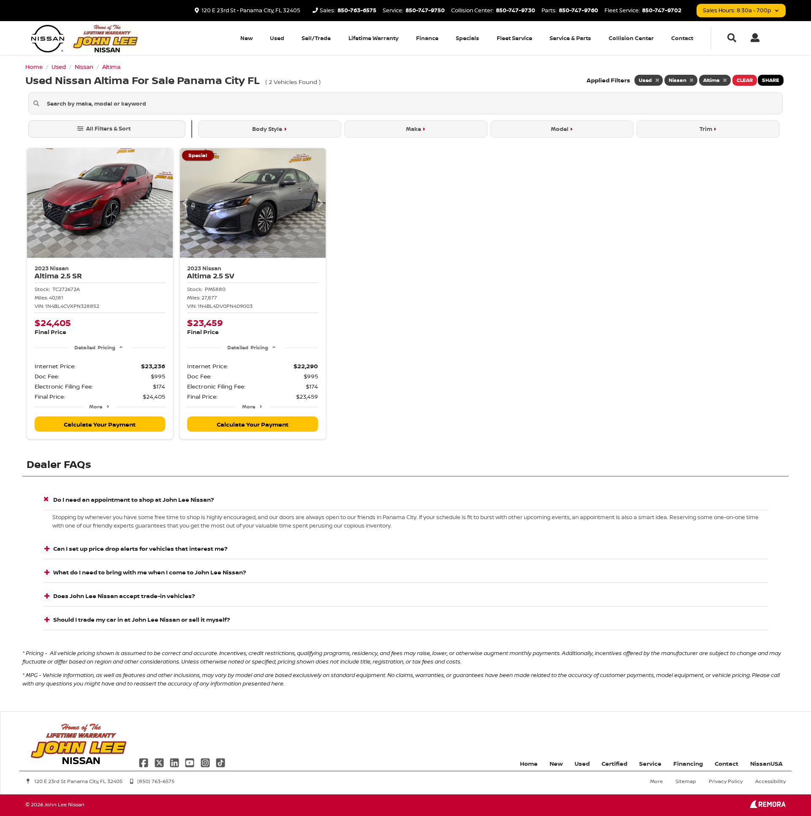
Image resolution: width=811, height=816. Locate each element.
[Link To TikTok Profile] (220, 762)
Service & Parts (570, 38)
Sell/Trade (316, 38)
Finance (427, 38)
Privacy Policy (726, 781)
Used (277, 38)
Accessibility (770, 781)
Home (529, 763)
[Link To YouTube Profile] (190, 762)
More (95, 406)
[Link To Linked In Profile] (175, 762)
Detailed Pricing (94, 347)
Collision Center (631, 38)
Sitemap (685, 781)
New (246, 38)
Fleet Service (514, 38)
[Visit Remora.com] (768, 806)
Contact (682, 38)
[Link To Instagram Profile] (206, 762)
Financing (688, 763)
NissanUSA (766, 763)
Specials (467, 38)
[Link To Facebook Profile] (144, 762)
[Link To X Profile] (159, 762)
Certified (614, 763)
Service (650, 763)
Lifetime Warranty (373, 38)
